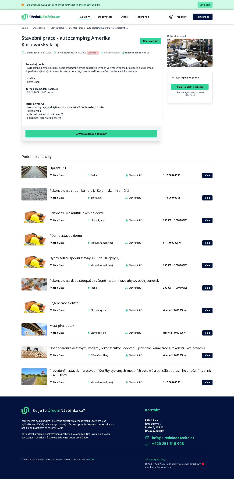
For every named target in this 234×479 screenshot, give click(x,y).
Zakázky (85, 17)
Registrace (202, 17)
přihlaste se (190, 95)
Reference (142, 17)
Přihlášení (181, 17)
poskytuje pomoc (180, 464)
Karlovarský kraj (112, 52)
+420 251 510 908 (167, 443)
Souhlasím (205, 5)
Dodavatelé (105, 17)
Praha (94, 175)
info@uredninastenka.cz (172, 438)
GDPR (91, 459)
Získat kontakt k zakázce (190, 87)
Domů (24, 28)
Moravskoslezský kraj (102, 242)
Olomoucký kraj (98, 310)
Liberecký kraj (98, 220)
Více (207, 175)
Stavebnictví (57, 28)
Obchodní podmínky (155, 459)
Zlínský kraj (96, 197)
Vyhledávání (39, 28)
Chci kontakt (150, 41)
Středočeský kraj (99, 355)
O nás (124, 17)
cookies (80, 434)
